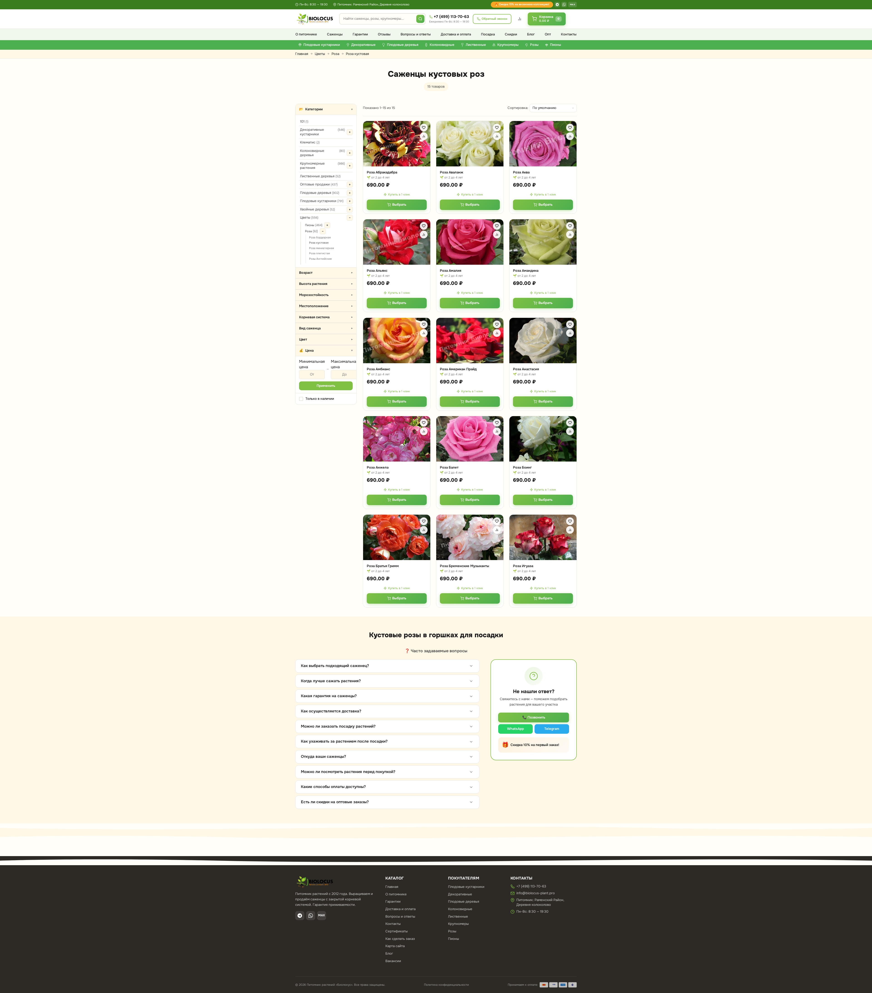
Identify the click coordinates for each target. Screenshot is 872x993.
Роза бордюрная (320, 237)
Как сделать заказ (400, 938)
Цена (326, 350)
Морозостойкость (326, 295)
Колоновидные (460, 909)
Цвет (326, 339)
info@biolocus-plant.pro (535, 893)
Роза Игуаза (523, 566)
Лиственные (458, 916)
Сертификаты (396, 931)
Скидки (511, 34)
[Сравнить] (424, 136)
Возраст (326, 272)
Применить (326, 385)
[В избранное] (424, 127)
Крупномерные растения (322, 165)
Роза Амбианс (378, 369)
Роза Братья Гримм (383, 566)
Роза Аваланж (451, 172)
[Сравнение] (519, 18)
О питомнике (306, 34)
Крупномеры (458, 923)
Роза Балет (449, 467)
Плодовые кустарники (322, 201)
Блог (531, 34)
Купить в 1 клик (399, 194)
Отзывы (384, 34)
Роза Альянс (377, 270)
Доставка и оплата (456, 34)
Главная (301, 54)
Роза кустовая (319, 243)
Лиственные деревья (320, 176)
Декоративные (460, 894)
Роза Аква (521, 172)
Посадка (488, 34)
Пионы (313, 225)
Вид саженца (326, 328)
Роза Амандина (525, 270)
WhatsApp (515, 728)
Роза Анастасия (526, 369)
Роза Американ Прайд (458, 369)
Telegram (551, 728)
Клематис (310, 142)
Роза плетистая (319, 253)
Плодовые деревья (319, 192)
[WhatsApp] (564, 4)
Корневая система (326, 317)
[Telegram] (557, 4)
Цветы (320, 54)
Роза (335, 54)
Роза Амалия (450, 270)
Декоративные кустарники (322, 131)
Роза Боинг (522, 467)
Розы (452, 931)
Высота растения (326, 284)
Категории (326, 109)
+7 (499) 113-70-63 (451, 16)
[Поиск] (420, 19)
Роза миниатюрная (321, 248)
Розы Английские (320, 259)
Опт (548, 34)
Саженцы (335, 34)
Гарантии (360, 34)
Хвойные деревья (317, 209)
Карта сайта (395, 946)
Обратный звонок (494, 19)
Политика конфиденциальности (446, 985)
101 (304, 121)
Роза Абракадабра (382, 172)
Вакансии (393, 961)
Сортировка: (518, 108)
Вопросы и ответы (416, 34)
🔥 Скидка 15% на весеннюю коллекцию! (522, 4)
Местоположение (326, 306)
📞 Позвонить (533, 717)
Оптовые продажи (319, 184)
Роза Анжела (378, 467)
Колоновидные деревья (322, 153)
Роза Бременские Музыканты (464, 566)
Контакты (569, 34)
